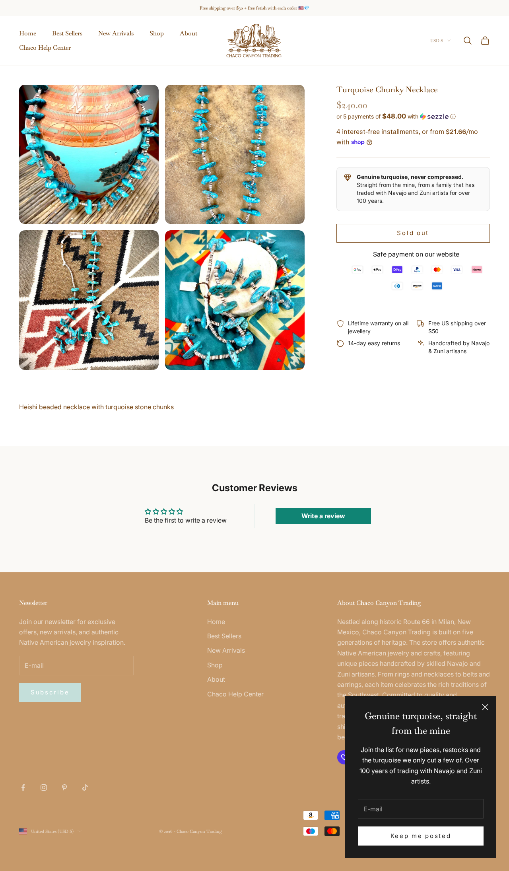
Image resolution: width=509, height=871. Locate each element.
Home (27, 33)
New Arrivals (116, 33)
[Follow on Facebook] (23, 787)
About (188, 33)
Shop (157, 33)
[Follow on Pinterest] (64, 787)
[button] (413, 116)
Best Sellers (67, 33)
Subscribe (50, 692)
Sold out (413, 233)
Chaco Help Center (45, 47)
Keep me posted (420, 836)
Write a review (323, 516)
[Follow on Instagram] (44, 787)
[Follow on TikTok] (85, 787)
